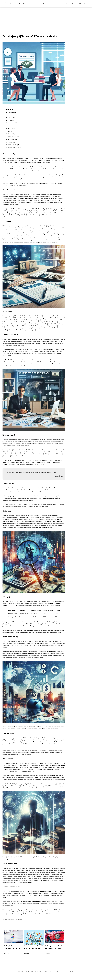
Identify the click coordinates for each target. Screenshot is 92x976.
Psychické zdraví (70, 3)
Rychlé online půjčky (13, 136)
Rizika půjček (11, 142)
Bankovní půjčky (12, 112)
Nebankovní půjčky (13, 115)
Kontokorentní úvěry (13, 123)
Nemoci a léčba (33, 3)
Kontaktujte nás (18, 919)
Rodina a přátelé (12, 126)
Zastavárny (11, 131)
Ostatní (40, 3)
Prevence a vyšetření (59, 3)
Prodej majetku (12, 128)
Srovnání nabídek (12, 139)
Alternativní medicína (12, 3)
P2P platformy (12, 117)
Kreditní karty (11, 120)
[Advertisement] (46, 18)
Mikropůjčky (11, 134)
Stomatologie (79, 3)
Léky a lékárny (23, 3)
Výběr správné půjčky (14, 145)
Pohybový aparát (47, 3)
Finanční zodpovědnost (14, 147)
